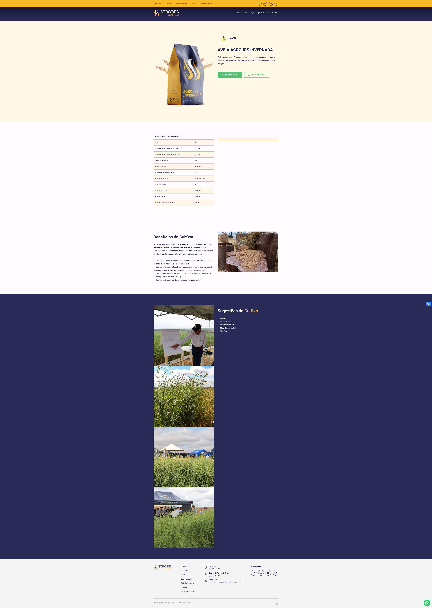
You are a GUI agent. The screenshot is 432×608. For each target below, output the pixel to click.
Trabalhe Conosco (206, 3)
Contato (275, 13)
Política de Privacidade (189, 591)
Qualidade (168, 3)
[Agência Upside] (277, 603)
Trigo (252, 13)
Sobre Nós (157, 3)
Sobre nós (184, 566)
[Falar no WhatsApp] (427, 603)
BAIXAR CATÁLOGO (258, 75)
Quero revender (263, 13)
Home (238, 13)
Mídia (194, 3)
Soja (245, 13)
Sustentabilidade (181, 3)
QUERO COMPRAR (231, 75)
